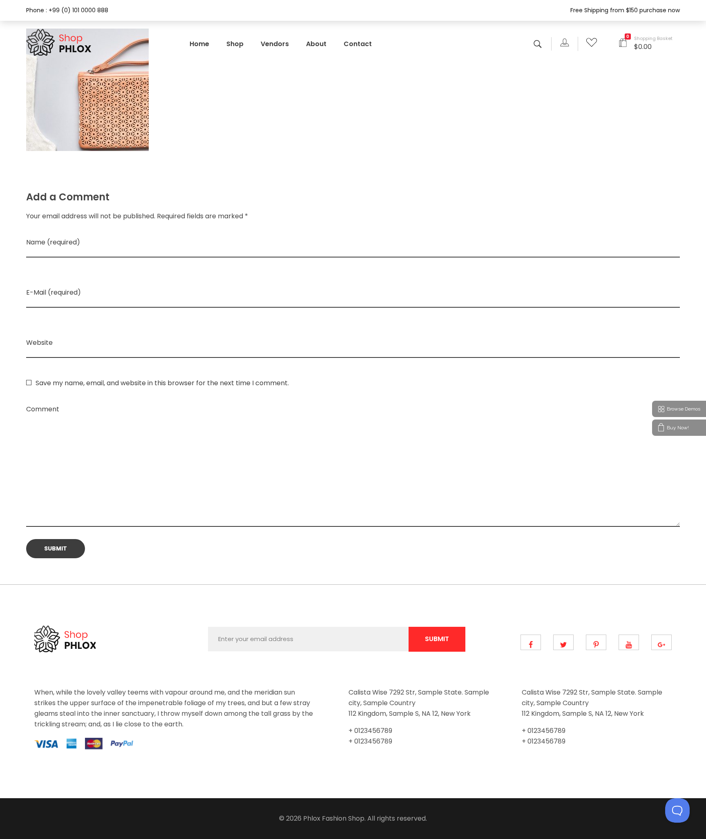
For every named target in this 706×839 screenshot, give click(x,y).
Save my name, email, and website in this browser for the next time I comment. (162, 383)
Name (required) (53, 242)
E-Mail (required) (53, 292)
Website (39, 342)
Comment (42, 409)
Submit (437, 639)
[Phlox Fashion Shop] (60, 42)
